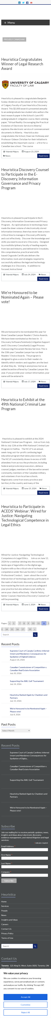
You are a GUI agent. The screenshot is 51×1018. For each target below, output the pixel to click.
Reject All (25, 1012)
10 (33, 623)
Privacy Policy (7, 933)
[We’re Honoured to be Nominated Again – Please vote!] (25, 328)
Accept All (25, 997)
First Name (6, 854)
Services (5, 906)
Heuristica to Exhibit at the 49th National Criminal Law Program (23, 404)
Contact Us (6, 929)
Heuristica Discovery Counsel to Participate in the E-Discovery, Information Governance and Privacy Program (25, 178)
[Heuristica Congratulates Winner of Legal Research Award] (25, 95)
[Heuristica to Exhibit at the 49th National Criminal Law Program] (25, 435)
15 (12, 629)
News (7, 156)
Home (4, 901)
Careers (4, 924)
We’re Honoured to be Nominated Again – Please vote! (22, 297)
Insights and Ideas (9, 920)
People (4, 910)
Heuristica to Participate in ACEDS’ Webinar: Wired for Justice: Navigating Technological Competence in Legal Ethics (25, 515)
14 (7, 629)
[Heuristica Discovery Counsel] (25, 16)
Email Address (8, 846)
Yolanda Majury (12, 151)
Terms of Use (7, 938)
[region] (25, 993)
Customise (25, 1004)
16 (17, 629)
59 (30, 629)
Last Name (6, 863)
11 (38, 623)
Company (6, 871)
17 (23, 629)
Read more (43, 156)
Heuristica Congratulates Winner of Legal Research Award (22, 64)
